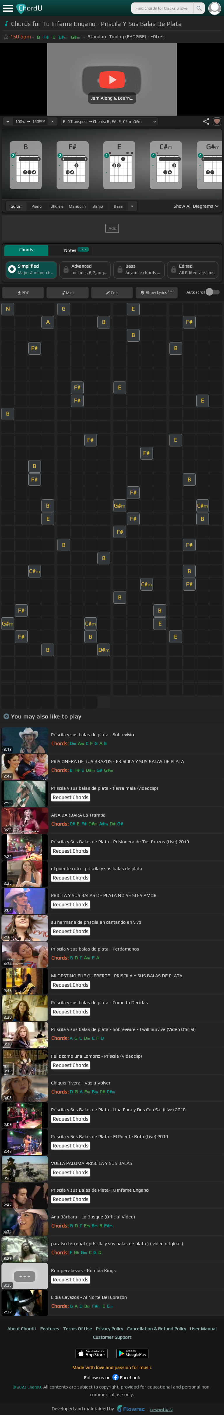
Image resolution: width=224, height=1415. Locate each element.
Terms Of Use (77, 1328)
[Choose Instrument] (132, 206)
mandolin (77, 206)
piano (37, 206)
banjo (97, 206)
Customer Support (112, 1337)
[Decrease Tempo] (8, 121)
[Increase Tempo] (52, 121)
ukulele (56, 206)
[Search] (198, 8)
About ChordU (21, 1328)
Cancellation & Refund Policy (156, 1328)
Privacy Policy (109, 1328)
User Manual (203, 1328)
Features (49, 1328)
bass (118, 206)
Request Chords (70, 797)
